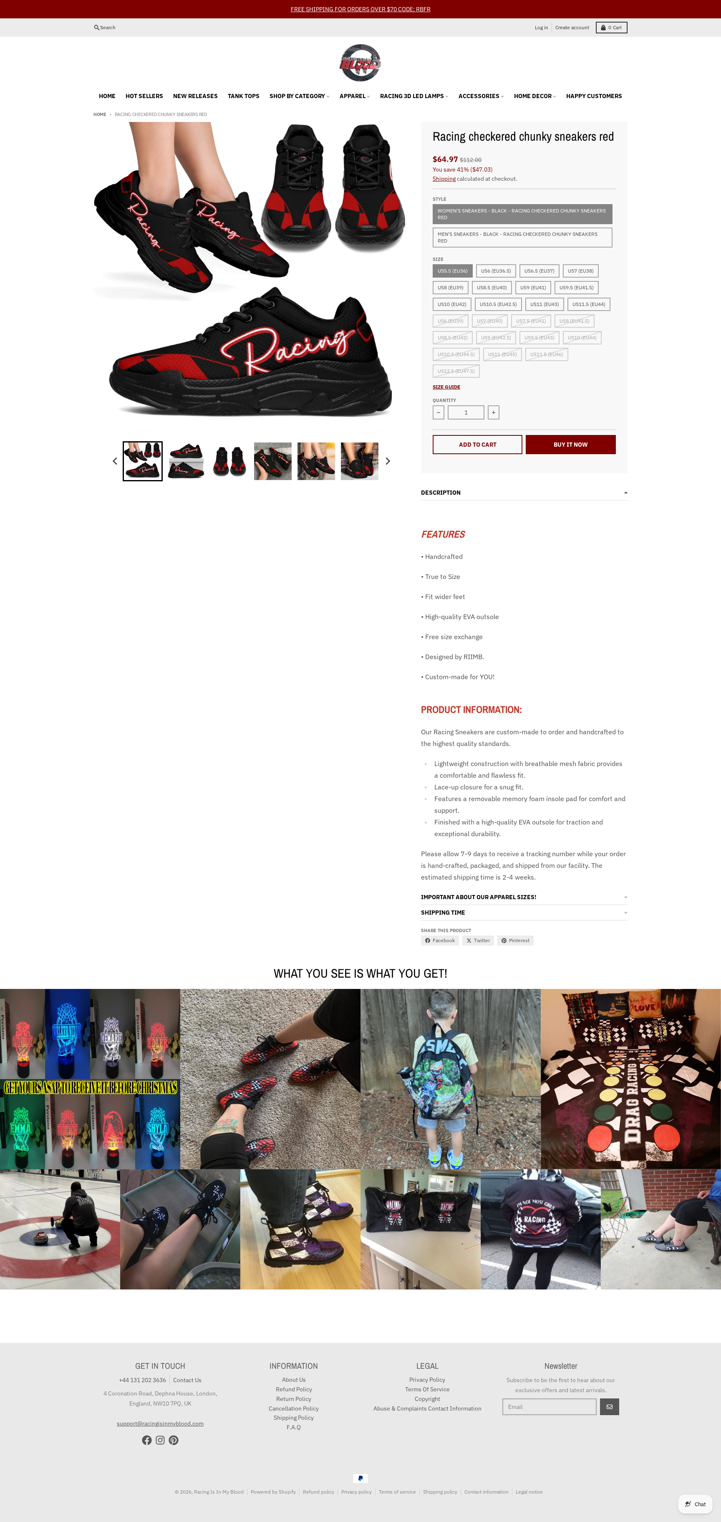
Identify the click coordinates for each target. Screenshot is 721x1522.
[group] (143, 461)
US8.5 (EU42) (453, 337)
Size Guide (446, 387)
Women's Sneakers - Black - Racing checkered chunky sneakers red (522, 213)
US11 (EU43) (544, 304)
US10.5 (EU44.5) (456, 354)
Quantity (444, 400)
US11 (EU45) (502, 354)
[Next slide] (387, 461)
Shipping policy (440, 1492)
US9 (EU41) (533, 287)
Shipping (444, 178)
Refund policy (318, 1492)
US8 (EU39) (451, 287)
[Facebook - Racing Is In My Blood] (147, 1440)
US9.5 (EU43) (539, 337)
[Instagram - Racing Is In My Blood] (160, 1440)
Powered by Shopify (273, 1492)
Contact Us (187, 1380)
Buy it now (571, 444)
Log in (541, 27)
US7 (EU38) (581, 271)
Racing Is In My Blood (219, 1492)
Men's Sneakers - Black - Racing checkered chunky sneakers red (517, 237)
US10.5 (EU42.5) (498, 304)
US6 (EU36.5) (496, 271)
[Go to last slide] (115, 461)
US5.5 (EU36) (453, 271)
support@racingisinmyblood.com (160, 1423)
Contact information (486, 1492)
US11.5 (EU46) (546, 354)
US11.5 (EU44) (588, 304)
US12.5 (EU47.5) (456, 371)
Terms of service (397, 1492)
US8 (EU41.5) (575, 321)
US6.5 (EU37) (539, 271)
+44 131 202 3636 (142, 1380)
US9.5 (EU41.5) (577, 287)
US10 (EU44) (582, 337)
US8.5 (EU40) (492, 287)
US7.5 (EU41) (531, 321)
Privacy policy (356, 1492)
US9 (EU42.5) (496, 337)
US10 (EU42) (452, 304)
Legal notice (529, 1492)
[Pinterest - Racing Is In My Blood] (174, 1440)
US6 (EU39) (451, 321)
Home (99, 114)
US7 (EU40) (490, 321)
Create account (572, 27)
